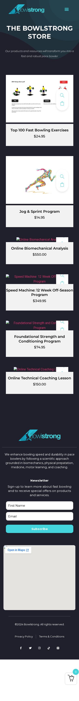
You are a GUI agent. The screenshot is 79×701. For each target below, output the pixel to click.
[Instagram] (39, 648)
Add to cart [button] (62, 103)
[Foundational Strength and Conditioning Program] (62, 321)
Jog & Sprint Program (39, 211)
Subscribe (39, 529)
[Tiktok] (48, 648)
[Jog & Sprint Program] (62, 176)
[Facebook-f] (21, 648)
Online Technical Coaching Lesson (39, 378)
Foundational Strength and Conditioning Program (39, 339)
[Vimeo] (58, 648)
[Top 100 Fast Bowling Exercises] (62, 95)
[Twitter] (30, 648)
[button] (66, 9)
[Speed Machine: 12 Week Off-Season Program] (62, 275)
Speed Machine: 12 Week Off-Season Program (39, 292)
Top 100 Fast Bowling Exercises (39, 130)
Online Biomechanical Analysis (39, 248)
